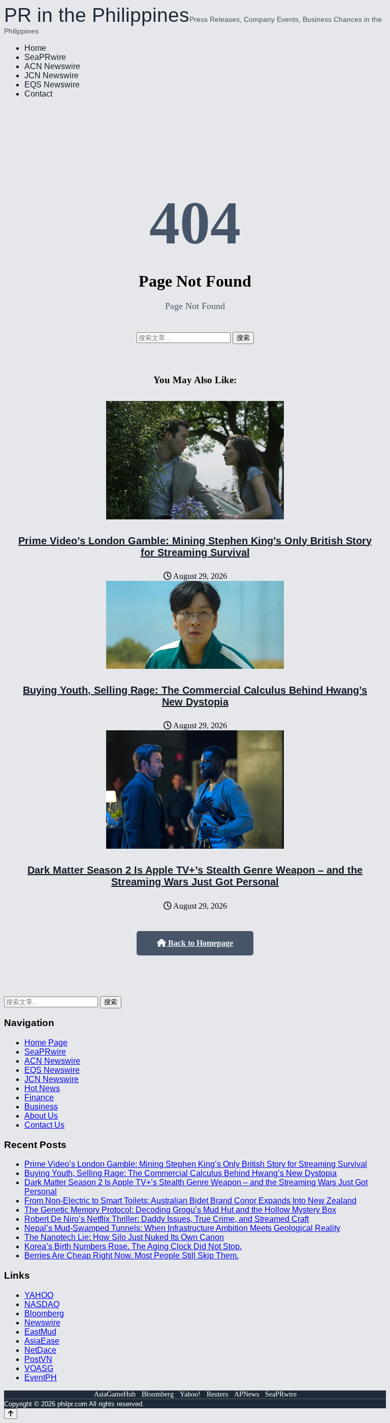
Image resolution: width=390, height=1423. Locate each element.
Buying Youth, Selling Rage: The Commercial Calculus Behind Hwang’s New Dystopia (195, 696)
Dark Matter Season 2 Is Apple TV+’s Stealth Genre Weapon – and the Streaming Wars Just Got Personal (195, 875)
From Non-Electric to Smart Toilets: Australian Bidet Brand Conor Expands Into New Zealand (190, 1200)
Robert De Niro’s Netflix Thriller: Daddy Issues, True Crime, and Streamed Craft (166, 1219)
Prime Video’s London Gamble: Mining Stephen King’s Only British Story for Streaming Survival (195, 546)
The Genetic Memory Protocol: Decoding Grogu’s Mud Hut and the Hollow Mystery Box (180, 1209)
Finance (39, 1097)
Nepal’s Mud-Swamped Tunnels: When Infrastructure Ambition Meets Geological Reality (182, 1228)
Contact (38, 93)
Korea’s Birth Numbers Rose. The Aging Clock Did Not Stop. (133, 1246)
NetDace (40, 1350)
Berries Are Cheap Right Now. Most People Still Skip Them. (131, 1255)
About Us (41, 1115)
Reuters (217, 1394)
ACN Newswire (52, 66)
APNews (246, 1394)
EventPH (40, 1377)
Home (35, 48)
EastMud (40, 1331)
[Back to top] (10, 1413)
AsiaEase (41, 1341)
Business (41, 1106)
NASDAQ (41, 1304)
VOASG (38, 1368)
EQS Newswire (52, 84)
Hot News (42, 1088)
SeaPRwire (45, 57)
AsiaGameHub (115, 1394)
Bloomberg (44, 1313)
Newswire (42, 1322)
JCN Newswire (51, 75)
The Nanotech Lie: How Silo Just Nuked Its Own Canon (124, 1237)
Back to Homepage (199, 943)
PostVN (38, 1359)
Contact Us (44, 1125)
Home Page (46, 1042)
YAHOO (38, 1295)
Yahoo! (190, 1394)
